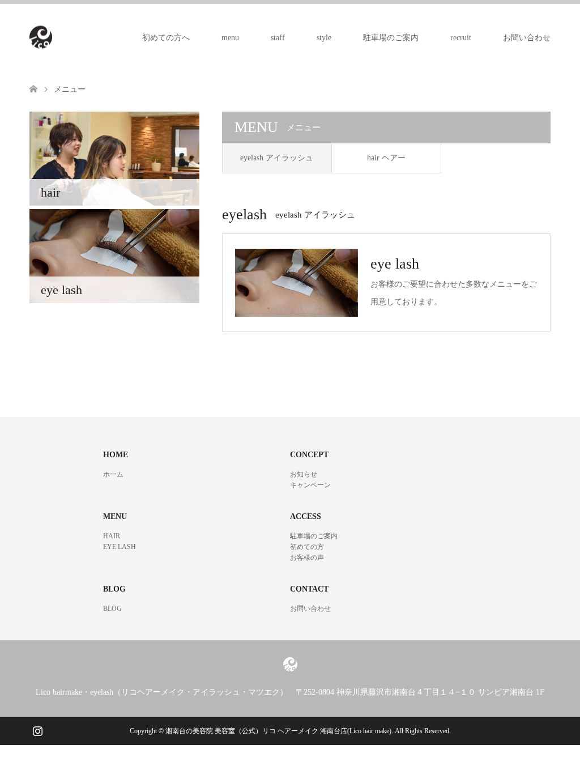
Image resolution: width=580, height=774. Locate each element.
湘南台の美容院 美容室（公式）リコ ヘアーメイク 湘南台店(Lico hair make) (278, 731)
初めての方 (307, 547)
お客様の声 (307, 558)
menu (230, 37)
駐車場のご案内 (391, 37)
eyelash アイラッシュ (276, 158)
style (324, 37)
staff (278, 37)
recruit (460, 37)
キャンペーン (310, 485)
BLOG (112, 609)
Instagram (37, 730)
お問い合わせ (527, 37)
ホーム (113, 474)
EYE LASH (119, 547)
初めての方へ (166, 37)
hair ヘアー (386, 158)
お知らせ (303, 474)
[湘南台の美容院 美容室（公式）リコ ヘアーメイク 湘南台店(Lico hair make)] (52, 37)
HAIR (111, 536)
